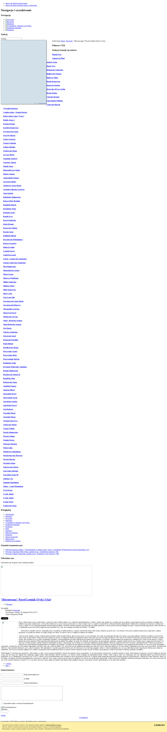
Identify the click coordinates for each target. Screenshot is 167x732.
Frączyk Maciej (9, 135)
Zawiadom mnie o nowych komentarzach (18, 703)
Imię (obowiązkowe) (31, 675)
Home (63, 41)
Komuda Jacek (9, 213)
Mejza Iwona (8, 274)
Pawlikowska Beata (10, 348)
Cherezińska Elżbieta (54, 101)
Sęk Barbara (8, 409)
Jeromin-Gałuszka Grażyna (13, 189)
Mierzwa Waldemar (11, 278)
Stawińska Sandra (10, 402)
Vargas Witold (8, 429)
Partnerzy (8, 531)
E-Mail (26, 679)
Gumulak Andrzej (10, 159)
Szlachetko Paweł (10, 405)
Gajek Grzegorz (9, 139)
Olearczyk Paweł (9, 313)
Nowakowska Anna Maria (13, 301)
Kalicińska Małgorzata (12, 197)
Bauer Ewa (50, 66)
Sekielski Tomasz (9, 386)
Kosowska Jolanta (10, 228)
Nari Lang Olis (9, 297)
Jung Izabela (8, 193)
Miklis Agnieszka (9, 282)
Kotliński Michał (9, 236)
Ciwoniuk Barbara (10, 108)
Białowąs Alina (52, 78)
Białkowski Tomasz (53, 74)
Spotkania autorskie (12, 525)
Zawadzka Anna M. (11, 475)
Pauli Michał (8, 344)
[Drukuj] (8, 604)
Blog (7, 529)
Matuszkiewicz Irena (11, 270)
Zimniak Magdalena (11, 483)
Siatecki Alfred (9, 390)
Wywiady (8, 518)
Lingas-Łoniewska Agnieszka (14, 263)
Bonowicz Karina (53, 85)
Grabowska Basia (10, 151)
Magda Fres (56, 54)
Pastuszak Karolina (10, 340)
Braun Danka (51, 93)
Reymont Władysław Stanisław (15, 367)
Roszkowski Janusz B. (11, 375)
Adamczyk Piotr (58, 58)
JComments (83, 718)
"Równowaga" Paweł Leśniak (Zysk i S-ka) (26, 599)
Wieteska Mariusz (10, 444)
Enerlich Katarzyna (10, 128)
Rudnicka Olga (9, 378)
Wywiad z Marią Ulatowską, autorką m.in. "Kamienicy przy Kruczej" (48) (32, 554)
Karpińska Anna (9, 209)
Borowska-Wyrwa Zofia (55, 89)
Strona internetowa (31, 683)
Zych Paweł (7, 490)
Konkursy (9, 527)
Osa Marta (7, 328)
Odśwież (4, 709)
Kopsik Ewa (8, 216)
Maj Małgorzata (9, 267)
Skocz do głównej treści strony (16, 3)
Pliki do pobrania (11, 533)
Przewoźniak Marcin (11, 359)
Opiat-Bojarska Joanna (12, 324)
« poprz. (8, 664)
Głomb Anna (8, 166)
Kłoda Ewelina (9, 247)
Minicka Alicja (8, 286)
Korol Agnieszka (9, 220)
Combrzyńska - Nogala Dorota (15, 112)
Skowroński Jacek (10, 398)
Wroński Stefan (9, 463)
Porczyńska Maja (10, 355)
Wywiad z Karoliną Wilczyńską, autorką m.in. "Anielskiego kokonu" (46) (32, 552)
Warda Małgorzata (10, 432)
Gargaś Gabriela (9, 143)
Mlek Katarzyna (9, 290)
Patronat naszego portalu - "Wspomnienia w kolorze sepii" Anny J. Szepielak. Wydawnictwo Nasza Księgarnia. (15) (47, 550)
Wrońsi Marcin (9, 459)
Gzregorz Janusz (9, 162)
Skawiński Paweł (9, 394)
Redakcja (8, 535)
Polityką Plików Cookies (53, 725)
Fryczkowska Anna (10, 132)
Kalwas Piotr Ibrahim (11, 201)
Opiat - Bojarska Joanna (12, 321)
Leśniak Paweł (8, 251)
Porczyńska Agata (10, 351)
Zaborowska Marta (10, 467)
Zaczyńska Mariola (10, 471)
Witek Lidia (7, 448)
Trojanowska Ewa (10, 421)
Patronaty (8, 520)
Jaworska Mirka (9, 182)
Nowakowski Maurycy (12, 305)
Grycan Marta (8, 155)
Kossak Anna (8, 232)
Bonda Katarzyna (53, 81)
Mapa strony (9, 539)
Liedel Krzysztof (9, 255)
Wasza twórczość (11, 537)
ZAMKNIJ (159, 725)
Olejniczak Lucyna (10, 317)
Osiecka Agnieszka (10, 332)
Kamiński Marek (9, 205)
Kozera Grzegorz (9, 243)
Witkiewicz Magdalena (12, 452)
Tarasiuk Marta (9, 413)
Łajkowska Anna (9, 506)
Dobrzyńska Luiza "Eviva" (13, 116)
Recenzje (69, 41)
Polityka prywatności (13, 541)
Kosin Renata (8, 224)
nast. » (7, 666)
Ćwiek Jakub (8, 494)
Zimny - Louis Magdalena (13, 486)
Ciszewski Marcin (53, 105)
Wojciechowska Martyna (12, 456)
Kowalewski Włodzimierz (13, 240)
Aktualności (9, 514)
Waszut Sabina (9, 436)
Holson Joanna (9, 174)
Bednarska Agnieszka (54, 70)
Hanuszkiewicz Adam (11, 170)
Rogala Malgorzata (10, 371)
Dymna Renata (9, 124)
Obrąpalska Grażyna (11, 309)
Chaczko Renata (52, 97)
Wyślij (3, 715)
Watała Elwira (8, 440)
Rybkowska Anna (10, 382)
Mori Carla (7, 294)
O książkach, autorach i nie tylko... (17, 523)
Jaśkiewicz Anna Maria (12, 186)
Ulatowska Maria (10, 425)
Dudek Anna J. (9, 120)
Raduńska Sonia (9, 363)
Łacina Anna (8, 502)
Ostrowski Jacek (9, 336)
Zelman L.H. (8, 479)
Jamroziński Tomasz (11, 178)
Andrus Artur (51, 62)
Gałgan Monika (9, 147)
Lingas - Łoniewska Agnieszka (15, 259)
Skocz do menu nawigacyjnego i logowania (21, 5)
